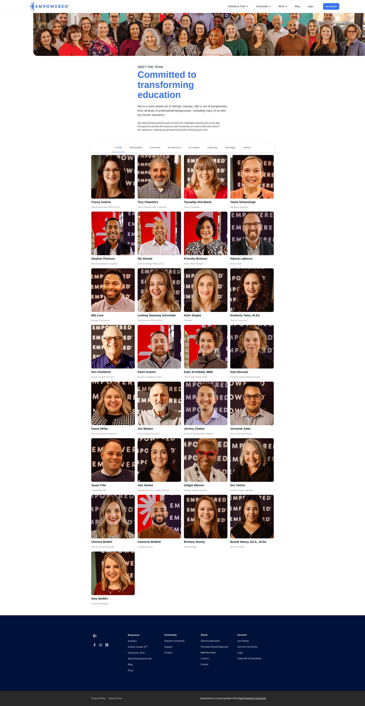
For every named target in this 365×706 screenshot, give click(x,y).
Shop (130, 670)
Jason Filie (98, 485)
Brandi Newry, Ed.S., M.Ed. (248, 541)
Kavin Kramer (147, 372)
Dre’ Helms (237, 485)
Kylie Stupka (192, 315)
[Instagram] (100, 645)
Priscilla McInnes (195, 258)
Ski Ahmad (145, 258)
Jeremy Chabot (194, 428)
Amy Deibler (99, 598)
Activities (132, 641)
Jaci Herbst (145, 485)
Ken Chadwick (101, 372)
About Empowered (210, 641)
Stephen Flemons (103, 258)
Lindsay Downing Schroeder (157, 315)
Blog (297, 6)
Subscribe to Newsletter (249, 658)
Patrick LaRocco (241, 258)
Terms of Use (115, 698)
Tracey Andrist (101, 202)
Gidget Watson (194, 485)
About (281, 6)
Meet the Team (208, 652)
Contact (168, 652)
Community (262, 6)
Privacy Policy (98, 698)
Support (168, 647)
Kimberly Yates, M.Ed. (245, 315)
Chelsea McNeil (101, 541)
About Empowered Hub (139, 658)
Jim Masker (145, 428)
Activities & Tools (236, 6)
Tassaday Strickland (197, 202)
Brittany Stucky (194, 541)
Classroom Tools (136, 653)
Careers (205, 658)
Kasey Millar (99, 428)
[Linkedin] (106, 645)
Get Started (331, 6)
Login (310, 6)
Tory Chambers (148, 202)
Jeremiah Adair (240, 428)
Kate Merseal (239, 372)
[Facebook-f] (94, 645)
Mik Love (97, 315)
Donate (204, 664)
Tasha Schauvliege (243, 202)
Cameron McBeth (149, 541)
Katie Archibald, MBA (198, 372)
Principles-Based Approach (214, 647)
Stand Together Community (252, 698)
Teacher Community (174, 641)
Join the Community (247, 647)
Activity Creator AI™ (138, 647)
